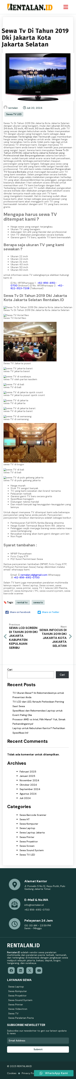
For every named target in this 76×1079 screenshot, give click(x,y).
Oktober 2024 (28, 784)
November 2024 (29, 780)
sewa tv (38, 602)
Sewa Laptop (27, 828)
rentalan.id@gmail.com (34, 574)
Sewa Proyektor (29, 841)
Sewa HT (25, 819)
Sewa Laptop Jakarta (32, 832)
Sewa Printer (27, 837)
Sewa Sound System (32, 850)
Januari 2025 (27, 776)
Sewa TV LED (14, 114)
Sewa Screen (27, 845)
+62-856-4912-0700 (27, 577)
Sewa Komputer (29, 823)
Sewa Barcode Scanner (33, 815)
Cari (9, 669)
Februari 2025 (28, 771)
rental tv (22, 602)
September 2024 (30, 789)
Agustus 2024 (28, 793)
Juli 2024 (25, 798)
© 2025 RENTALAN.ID (19, 1066)
